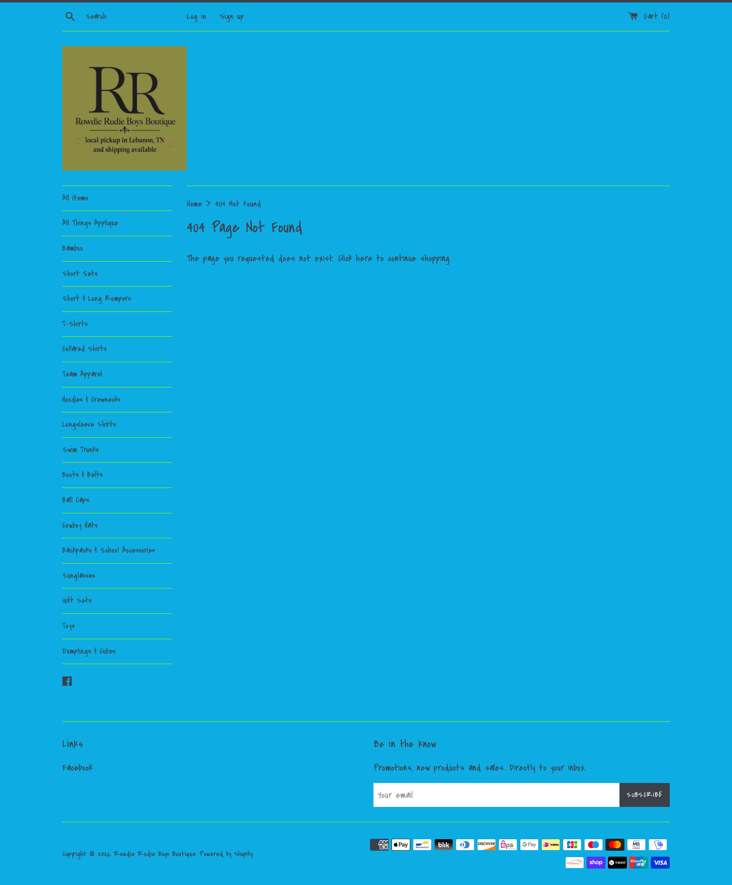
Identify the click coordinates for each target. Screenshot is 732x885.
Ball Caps (75, 499)
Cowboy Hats (80, 525)
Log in (196, 16)
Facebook (77, 768)
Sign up (232, 16)
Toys (68, 625)
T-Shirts (75, 323)
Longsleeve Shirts (89, 424)
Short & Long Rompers (96, 298)
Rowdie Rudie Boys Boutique (155, 854)
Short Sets (80, 273)
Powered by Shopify (226, 854)
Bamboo (72, 248)
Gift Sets (77, 600)
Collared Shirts (84, 348)
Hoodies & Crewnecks (91, 399)
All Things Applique (90, 222)
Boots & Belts (82, 474)
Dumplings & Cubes (89, 651)
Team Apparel (82, 374)
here (364, 258)
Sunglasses (78, 575)
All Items (75, 198)
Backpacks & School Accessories (108, 550)
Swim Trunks (80, 449)
